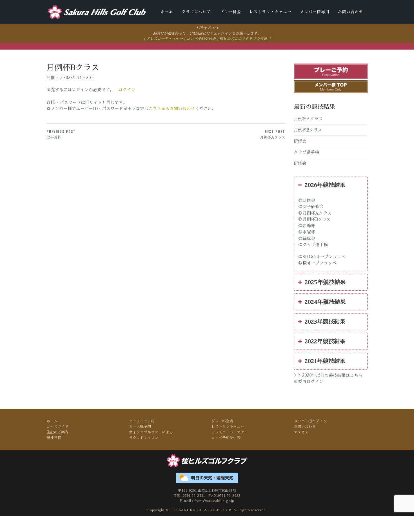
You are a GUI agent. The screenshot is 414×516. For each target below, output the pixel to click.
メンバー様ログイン (310, 421)
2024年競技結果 (325, 302)
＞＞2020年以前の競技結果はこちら (328, 375)
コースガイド (57, 426)
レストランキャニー (227, 426)
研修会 (300, 141)
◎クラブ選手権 (313, 245)
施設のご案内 (57, 432)
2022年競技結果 (325, 341)
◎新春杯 (306, 226)
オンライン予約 (142, 421)
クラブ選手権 (306, 152)
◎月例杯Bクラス (314, 219)
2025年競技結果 (325, 282)
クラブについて (196, 12)
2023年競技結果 (325, 321)
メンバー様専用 (315, 12)
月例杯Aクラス (308, 119)
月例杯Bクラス (308, 130)
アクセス (301, 432)
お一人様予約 (140, 426)
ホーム (167, 12)
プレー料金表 (222, 421)
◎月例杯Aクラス (314, 213)
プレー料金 (230, 12)
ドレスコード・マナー (164, 39)
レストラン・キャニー (270, 12)
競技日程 (53, 438)
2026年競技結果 (325, 185)
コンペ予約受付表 (201, 39)
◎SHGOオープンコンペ (321, 257)
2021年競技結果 (325, 361)
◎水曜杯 (306, 232)
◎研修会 (306, 200)
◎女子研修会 (311, 206)
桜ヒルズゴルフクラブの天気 (243, 39)
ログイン (126, 90)
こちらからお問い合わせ (171, 109)
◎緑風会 (306, 238)
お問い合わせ (350, 12)
